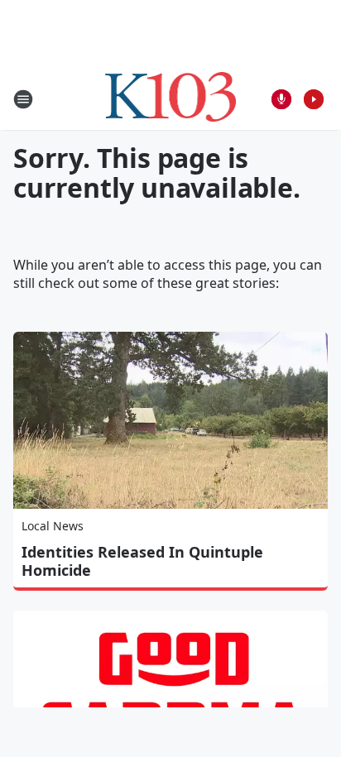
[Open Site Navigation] (23, 99)
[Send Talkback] (281, 99)
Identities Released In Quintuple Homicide (142, 561)
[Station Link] (171, 99)
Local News (53, 526)
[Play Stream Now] (314, 99)
